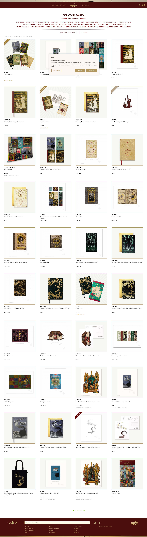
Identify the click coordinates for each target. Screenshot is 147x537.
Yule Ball (60, 27)
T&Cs (75, 530)
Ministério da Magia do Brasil (76, 27)
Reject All (80, 70)
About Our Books (28, 528)
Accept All (91, 70)
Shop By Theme (18, 36)
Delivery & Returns (54, 528)
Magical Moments (51, 24)
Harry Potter (30, 22)
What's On (76, 532)
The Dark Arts (113, 27)
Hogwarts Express (66, 22)
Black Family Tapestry (93, 22)
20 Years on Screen (37, 27)
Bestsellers (20, 22)
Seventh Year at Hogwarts (97, 27)
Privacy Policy (52, 532)
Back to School (125, 27)
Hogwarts (54, 22)
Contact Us (52, 530)
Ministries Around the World (33, 24)
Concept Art (50, 27)
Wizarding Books (118, 24)
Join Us (76, 528)
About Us (26, 526)
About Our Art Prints (29, 530)
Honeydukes (79, 22)
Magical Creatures (22, 27)
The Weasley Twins (65, 24)
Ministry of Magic (125, 22)
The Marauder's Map (109, 22)
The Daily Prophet (104, 24)
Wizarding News (90, 24)
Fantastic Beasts (43, 22)
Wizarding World (8, 36)
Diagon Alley (78, 24)
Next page (79, 511)
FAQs (50, 526)
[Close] (96, 55)
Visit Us (26, 532)
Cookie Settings (57, 70)
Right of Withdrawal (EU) (105, 526)
